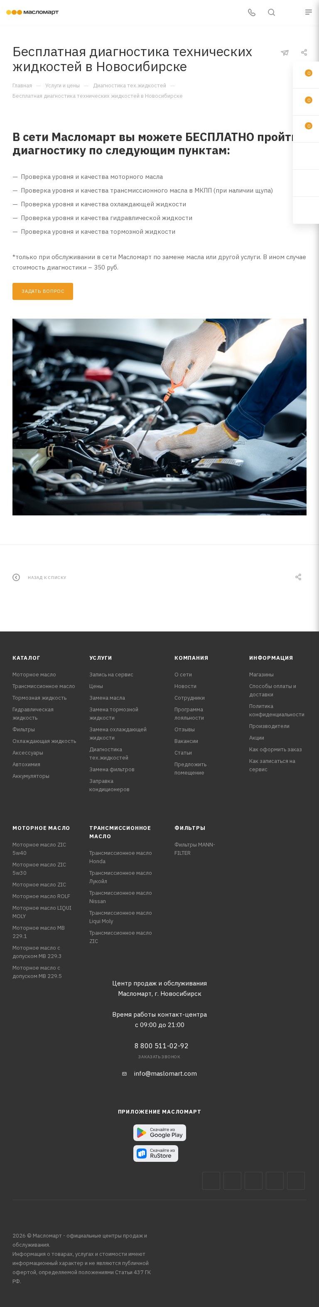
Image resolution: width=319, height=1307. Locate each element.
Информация (271, 657)
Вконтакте (211, 1181)
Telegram (254, 1181)
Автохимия (26, 764)
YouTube (275, 1181)
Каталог (26, 657)
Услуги (100, 657)
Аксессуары (27, 752)
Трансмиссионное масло (43, 686)
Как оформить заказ (275, 749)
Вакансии (186, 741)
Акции (256, 737)
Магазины (261, 674)
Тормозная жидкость (39, 697)
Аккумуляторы (30, 776)
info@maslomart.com (165, 1073)
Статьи (183, 752)
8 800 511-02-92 (162, 1045)
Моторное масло (34, 674)
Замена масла (107, 697)
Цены (96, 686)
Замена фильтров (112, 769)
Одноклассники (296, 1181)
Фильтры (23, 729)
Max (232, 1181)
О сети (183, 674)
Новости (185, 686)
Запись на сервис (111, 674)
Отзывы (184, 729)
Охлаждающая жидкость (44, 741)
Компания (191, 657)
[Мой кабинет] (291, 13)
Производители (269, 726)
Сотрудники (189, 697)
